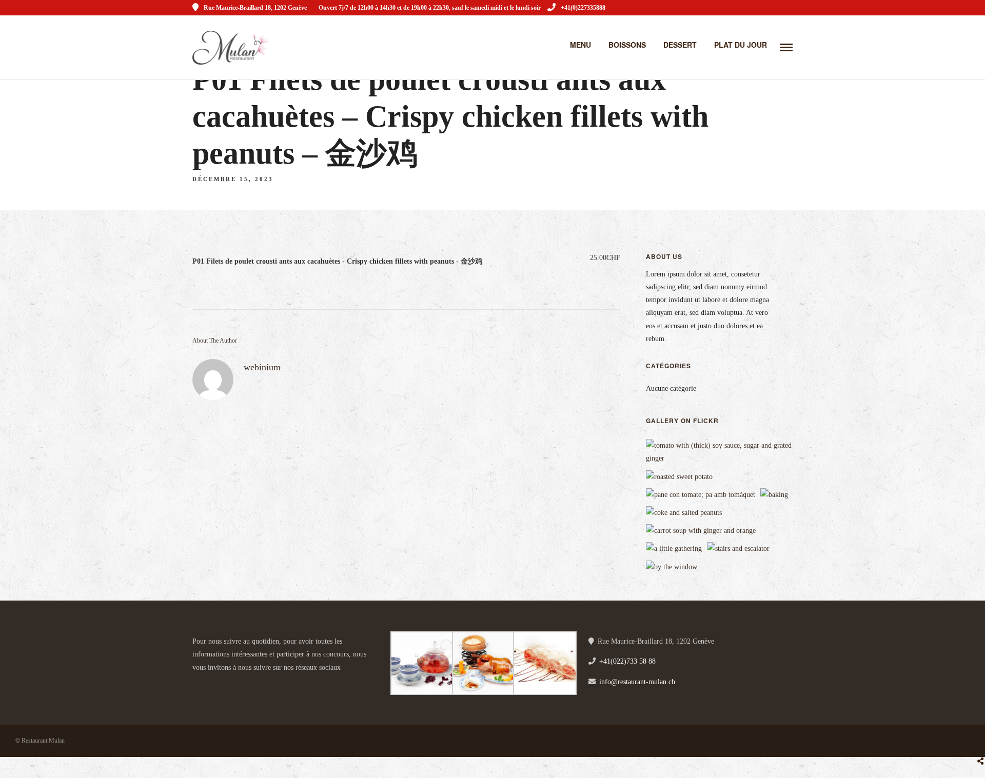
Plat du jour (740, 44)
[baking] (774, 494)
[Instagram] (789, 7)
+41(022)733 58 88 (627, 661)
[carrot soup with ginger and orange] (701, 530)
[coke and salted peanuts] (684, 512)
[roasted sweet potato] (679, 477)
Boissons (627, 44)
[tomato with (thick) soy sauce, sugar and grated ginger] (722, 458)
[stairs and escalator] (738, 548)
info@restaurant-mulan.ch (637, 682)
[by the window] (671, 567)
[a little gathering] (674, 548)
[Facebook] (204, 683)
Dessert (680, 44)
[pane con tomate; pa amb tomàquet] (700, 494)
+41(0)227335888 (583, 7)
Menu (580, 44)
